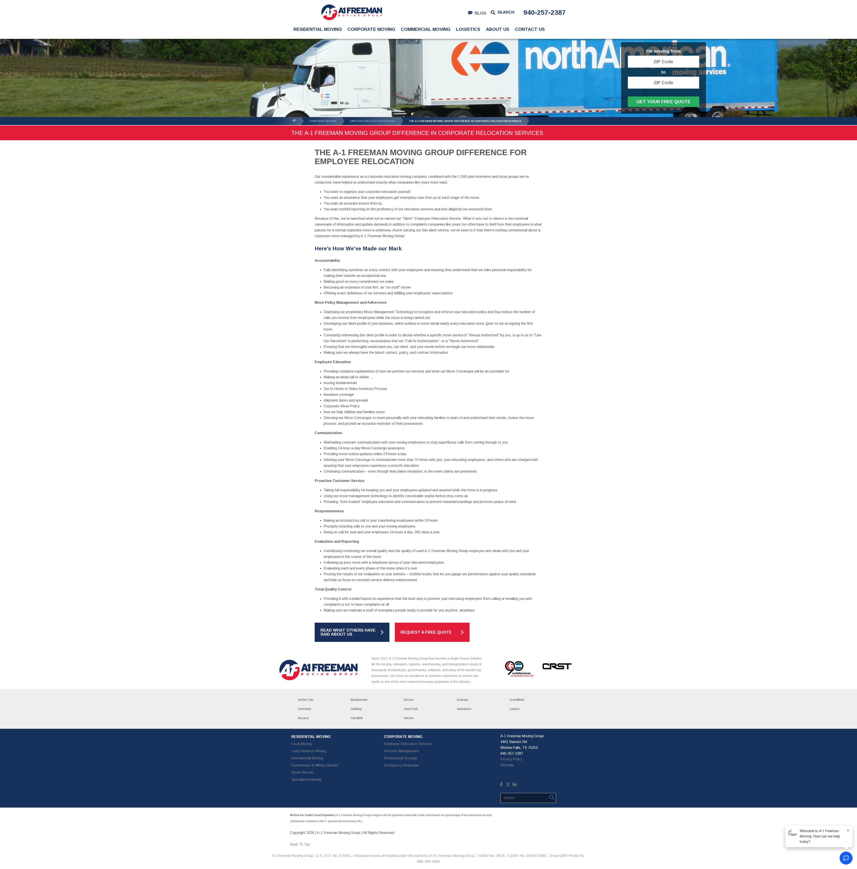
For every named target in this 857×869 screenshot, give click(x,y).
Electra (409, 699)
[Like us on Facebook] (501, 785)
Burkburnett (359, 699)
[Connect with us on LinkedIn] (514, 785)
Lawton (515, 709)
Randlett (357, 718)
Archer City (306, 699)
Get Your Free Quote (663, 101)
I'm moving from (663, 51)
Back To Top (300, 844)
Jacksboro (464, 709)
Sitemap (507, 765)
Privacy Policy (511, 759)
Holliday (356, 709)
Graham (462, 699)
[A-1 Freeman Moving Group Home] (351, 12)
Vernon (409, 718)
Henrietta (304, 709)
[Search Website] (552, 798)
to (663, 72)
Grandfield (517, 699)
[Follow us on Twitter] (508, 785)
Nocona (303, 718)
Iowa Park (411, 709)
